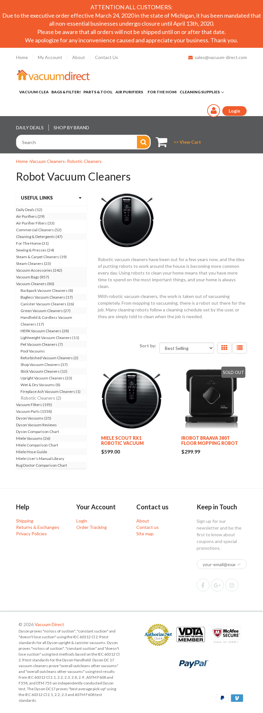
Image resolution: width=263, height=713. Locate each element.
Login (81, 520)
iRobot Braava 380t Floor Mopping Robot (209, 440)
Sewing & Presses (35, 250)
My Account (50, 57)
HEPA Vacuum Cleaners (45, 330)
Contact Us (106, 57)
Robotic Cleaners (84, 161)
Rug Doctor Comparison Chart (41, 465)
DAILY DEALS (30, 127)
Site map (145, 533)
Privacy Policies (31, 533)
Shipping (24, 520)
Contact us (147, 527)
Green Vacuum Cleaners (46, 310)
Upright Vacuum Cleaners (46, 378)
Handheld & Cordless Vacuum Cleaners (46, 321)
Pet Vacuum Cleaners (42, 344)
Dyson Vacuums (33, 418)
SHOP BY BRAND (71, 127)
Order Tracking (91, 527)
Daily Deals (29, 209)
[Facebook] (203, 585)
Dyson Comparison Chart (37, 431)
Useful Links (37, 197)
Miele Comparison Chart (37, 445)
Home (22, 57)
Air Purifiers (30, 216)
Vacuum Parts (34, 411)
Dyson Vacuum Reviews (36, 424)
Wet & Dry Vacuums (40, 384)
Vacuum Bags (32, 277)
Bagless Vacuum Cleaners (47, 297)
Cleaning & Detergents (39, 236)
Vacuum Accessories (39, 270)
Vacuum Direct (49, 624)
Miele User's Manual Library (40, 458)
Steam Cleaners (33, 263)
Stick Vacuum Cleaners (44, 371)
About (78, 57)
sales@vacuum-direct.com (221, 57)
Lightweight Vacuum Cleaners (50, 337)
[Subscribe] (239, 564)
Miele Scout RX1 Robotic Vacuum (122, 440)
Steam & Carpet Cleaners (41, 256)
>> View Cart (187, 142)
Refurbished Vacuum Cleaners (49, 357)
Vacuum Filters (34, 404)
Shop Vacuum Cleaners (44, 364)
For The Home (32, 243)
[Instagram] (231, 585)
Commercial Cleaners (39, 229)
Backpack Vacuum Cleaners (47, 290)
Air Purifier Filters (35, 223)
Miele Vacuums (33, 438)
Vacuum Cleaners (47, 161)
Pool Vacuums (33, 351)
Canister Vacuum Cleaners (47, 303)
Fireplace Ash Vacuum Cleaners (51, 391)
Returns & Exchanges (37, 527)
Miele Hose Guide (31, 451)
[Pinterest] (217, 585)
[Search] (143, 142)
